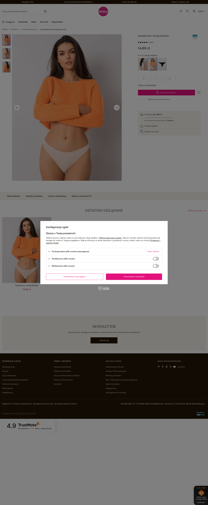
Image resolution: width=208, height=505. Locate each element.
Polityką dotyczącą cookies (110, 238)
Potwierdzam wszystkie (134, 276)
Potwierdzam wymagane (74, 276)
